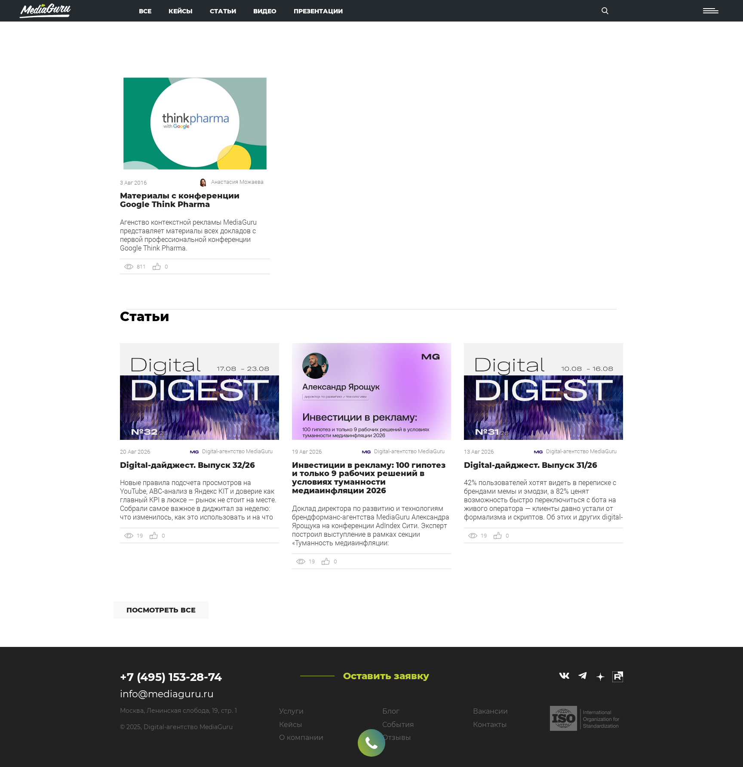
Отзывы (396, 737)
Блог (390, 711)
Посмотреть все (161, 610)
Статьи (223, 11)
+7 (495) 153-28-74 (171, 677)
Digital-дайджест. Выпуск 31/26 (530, 465)
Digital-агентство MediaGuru (237, 451)
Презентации (318, 11)
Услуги (291, 711)
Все (145, 11)
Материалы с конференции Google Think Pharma (179, 200)
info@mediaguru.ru (167, 694)
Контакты (490, 725)
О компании (301, 737)
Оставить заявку (386, 676)
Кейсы (181, 11)
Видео (264, 11)
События (398, 725)
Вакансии (490, 711)
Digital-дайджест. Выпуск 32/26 (187, 465)
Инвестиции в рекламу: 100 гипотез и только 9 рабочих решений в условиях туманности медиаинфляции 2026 (368, 478)
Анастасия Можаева (237, 182)
